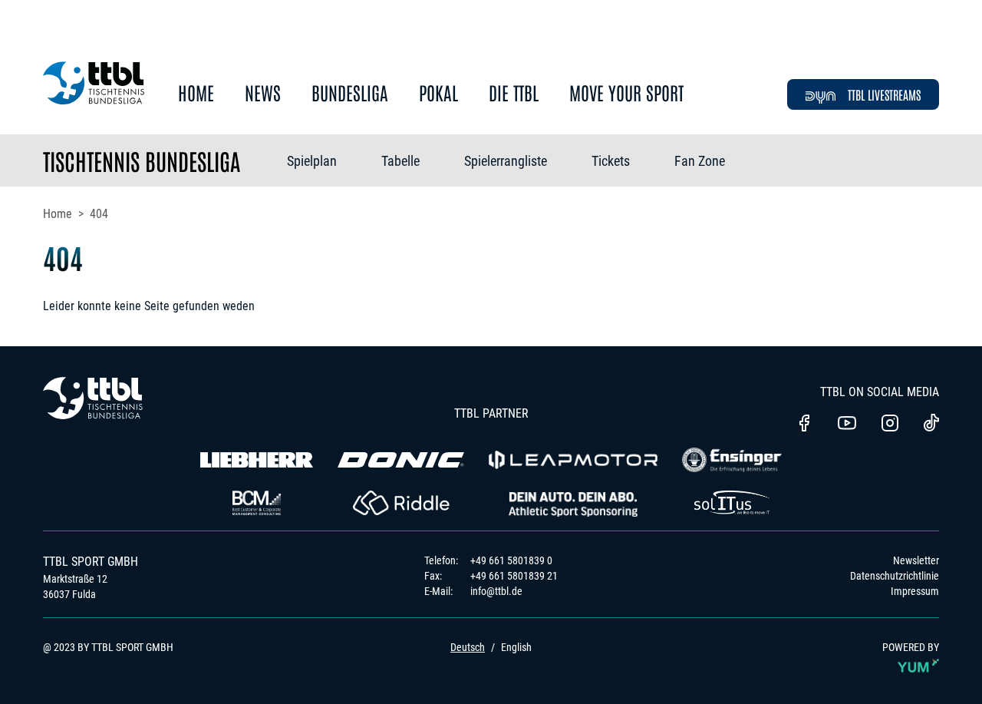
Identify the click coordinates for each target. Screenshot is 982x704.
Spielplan (312, 161)
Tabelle (400, 161)
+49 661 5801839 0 (511, 560)
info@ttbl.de (496, 591)
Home (196, 93)
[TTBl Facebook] (804, 424)
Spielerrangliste (505, 161)
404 (99, 214)
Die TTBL (514, 93)
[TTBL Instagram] (890, 424)
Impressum (915, 591)
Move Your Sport (626, 93)
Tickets (611, 161)
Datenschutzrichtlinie (894, 576)
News (263, 93)
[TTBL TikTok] (931, 425)
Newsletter (916, 560)
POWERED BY (910, 647)
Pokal (438, 93)
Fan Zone (699, 161)
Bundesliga (349, 93)
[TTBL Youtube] (847, 424)
